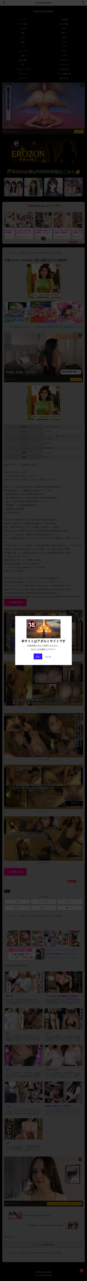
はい (38, 656)
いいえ (48, 656)
